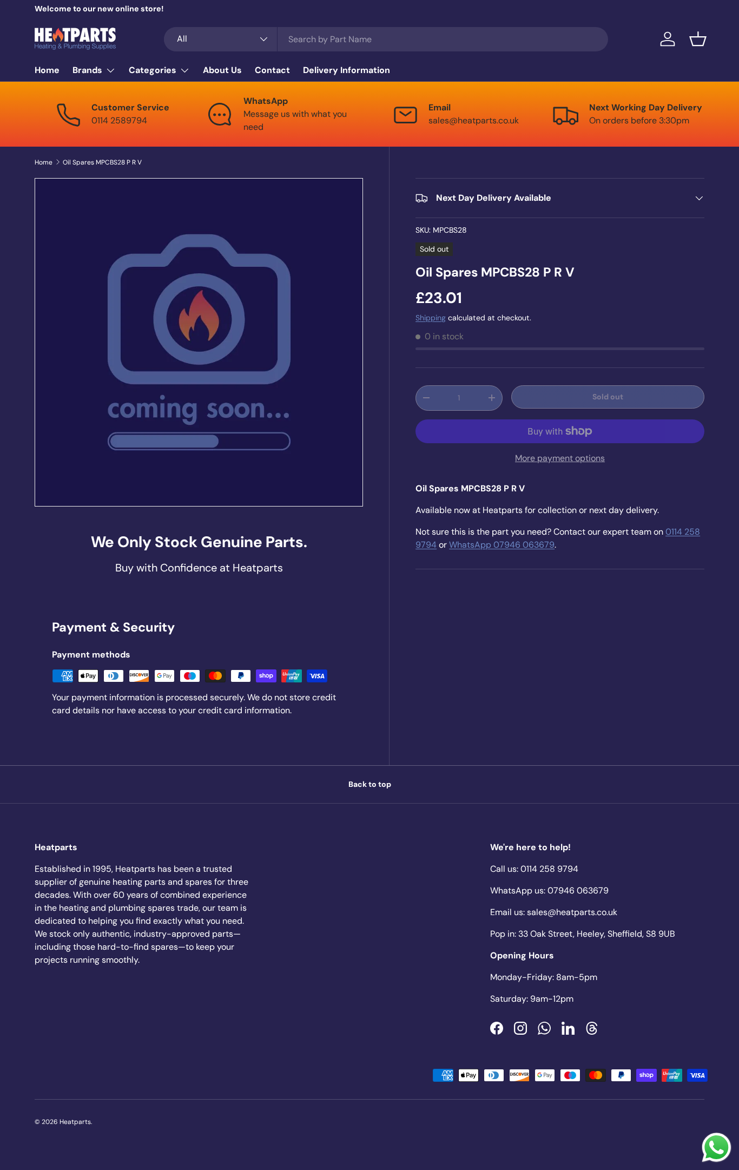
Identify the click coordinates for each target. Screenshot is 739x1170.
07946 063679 (578, 890)
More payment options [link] (560, 458)
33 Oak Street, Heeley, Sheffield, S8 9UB (596, 933)
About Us (222, 70)
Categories (152, 70)
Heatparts (75, 1122)
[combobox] (386, 39)
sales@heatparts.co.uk (572, 912)
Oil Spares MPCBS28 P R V (102, 162)
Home (47, 70)
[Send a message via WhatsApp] (717, 1147)
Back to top (369, 784)
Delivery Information (346, 70)
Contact (272, 70)
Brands (87, 70)
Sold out (607, 397)
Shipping (430, 318)
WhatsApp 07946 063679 (502, 544)
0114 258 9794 (549, 869)
